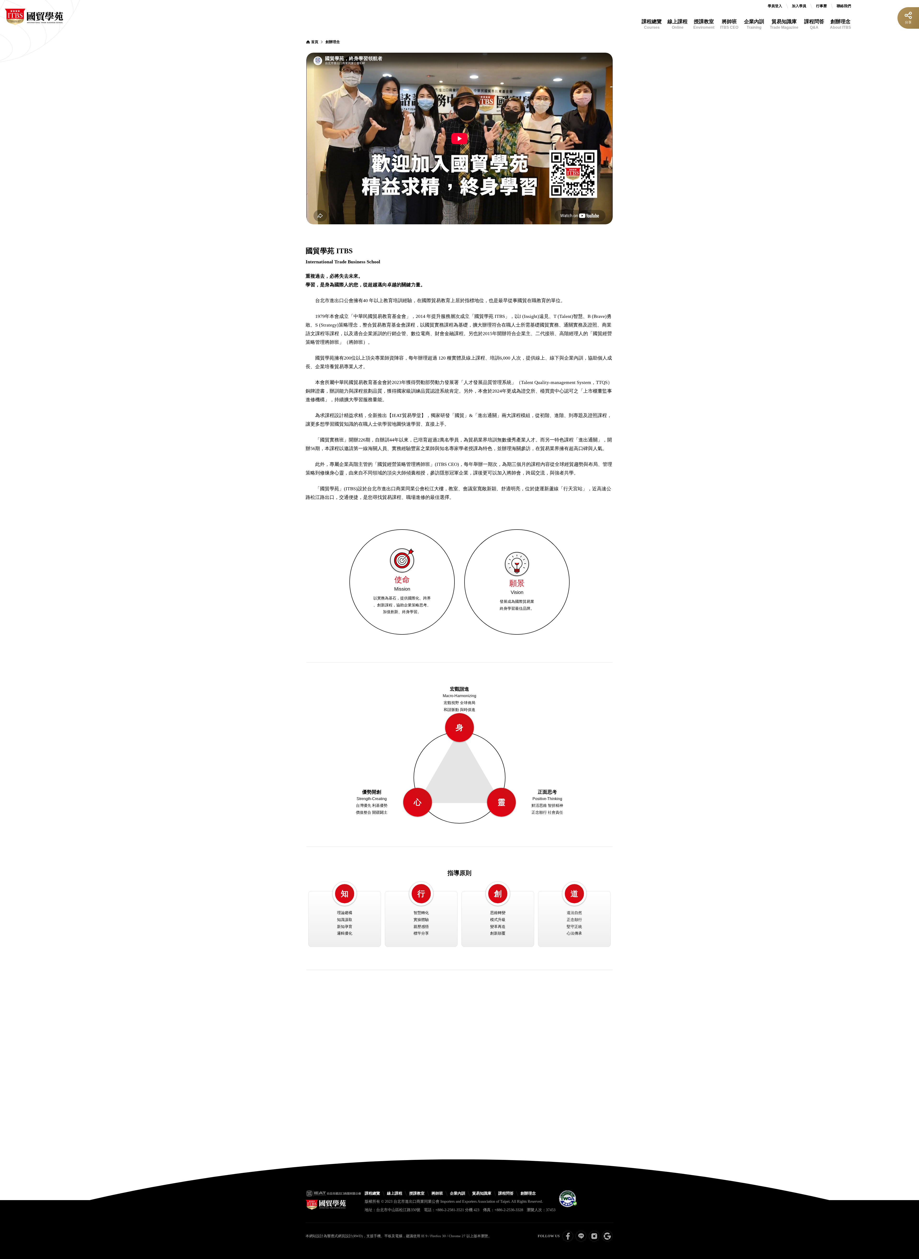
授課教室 (703, 24)
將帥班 (729, 24)
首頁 (314, 42)
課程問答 (814, 24)
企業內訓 (754, 24)
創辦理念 (840, 24)
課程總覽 (652, 24)
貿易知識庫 (784, 24)
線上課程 (677, 24)
